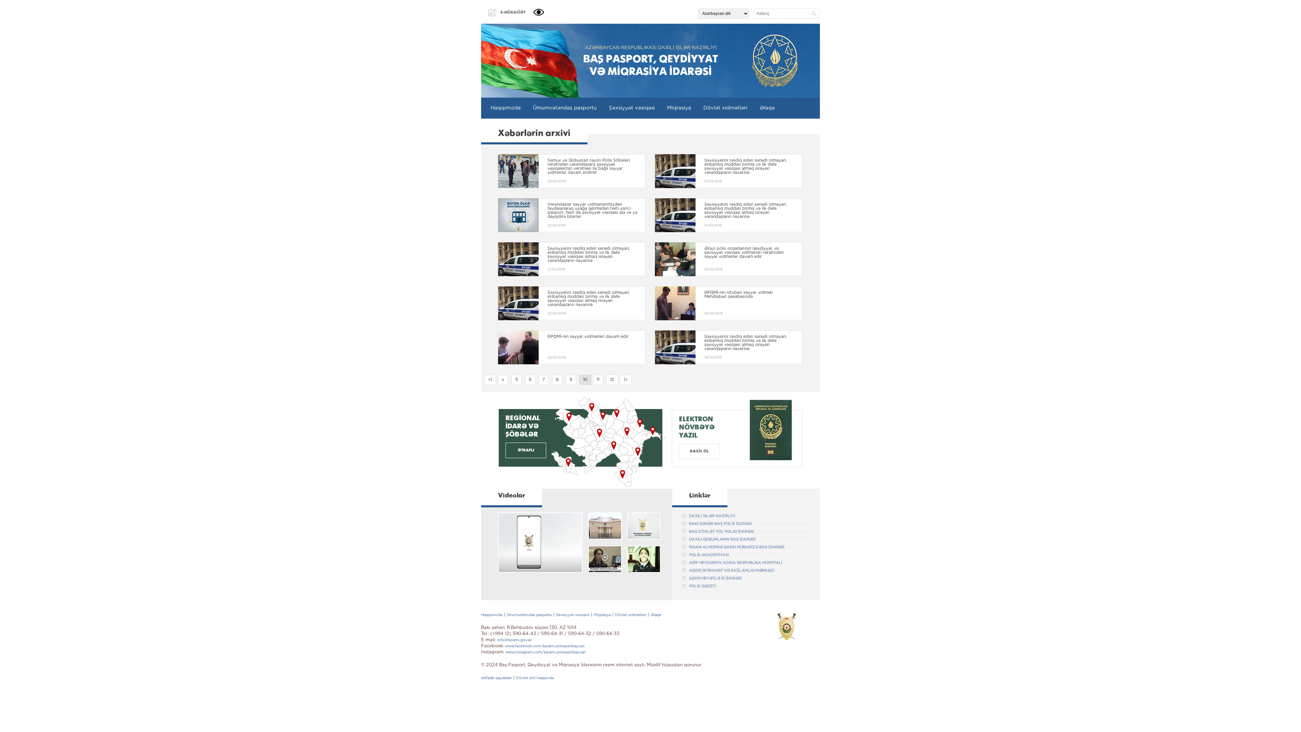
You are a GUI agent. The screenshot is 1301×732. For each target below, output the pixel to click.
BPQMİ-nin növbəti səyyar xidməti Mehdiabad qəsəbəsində (738, 295)
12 (612, 380)
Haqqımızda (506, 108)
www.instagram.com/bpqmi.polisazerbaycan (545, 652)
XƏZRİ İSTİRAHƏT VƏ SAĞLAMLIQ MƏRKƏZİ (731, 570)
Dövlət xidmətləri (725, 108)
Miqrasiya (679, 108)
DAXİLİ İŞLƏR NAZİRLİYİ (712, 516)
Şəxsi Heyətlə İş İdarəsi (715, 578)
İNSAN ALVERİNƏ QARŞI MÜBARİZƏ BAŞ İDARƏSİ (736, 547)
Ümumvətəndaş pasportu (565, 108)
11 (598, 380)
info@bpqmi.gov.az (514, 640)
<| (490, 380)
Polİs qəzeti (702, 586)
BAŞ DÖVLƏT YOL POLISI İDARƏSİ (721, 531)
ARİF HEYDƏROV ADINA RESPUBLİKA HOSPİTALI (735, 563)
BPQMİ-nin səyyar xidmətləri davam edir (588, 337)
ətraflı (526, 450)
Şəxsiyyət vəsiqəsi (632, 108)
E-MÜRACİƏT (512, 12)
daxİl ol (699, 451)
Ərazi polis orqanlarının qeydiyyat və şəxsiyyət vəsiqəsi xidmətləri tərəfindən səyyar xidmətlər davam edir (744, 253)
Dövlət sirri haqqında (535, 678)
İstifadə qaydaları (496, 678)
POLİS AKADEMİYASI (709, 555)
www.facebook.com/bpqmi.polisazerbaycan (545, 646)
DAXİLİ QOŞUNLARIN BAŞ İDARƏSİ (722, 539)
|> (626, 380)
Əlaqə (767, 108)
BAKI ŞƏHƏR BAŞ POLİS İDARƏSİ (720, 524)
